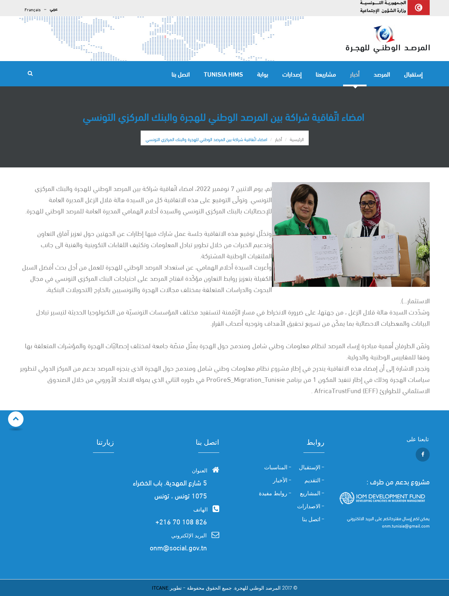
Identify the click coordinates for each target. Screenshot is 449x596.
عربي (54, 9)
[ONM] (388, 38)
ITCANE (160, 587)
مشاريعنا (326, 73)
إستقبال (413, 73)
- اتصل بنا (313, 519)
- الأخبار (282, 480)
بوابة (262, 73)
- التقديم (314, 480)
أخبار (355, 73)
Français (33, 9)
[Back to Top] (16, 419)
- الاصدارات (310, 506)
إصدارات (292, 73)
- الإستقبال (311, 467)
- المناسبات (277, 467)
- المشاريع (312, 493)
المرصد (382, 73)
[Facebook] (422, 454)
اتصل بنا (181, 73)
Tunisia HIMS (223, 73)
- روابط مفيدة (275, 493)
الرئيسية (297, 139)
